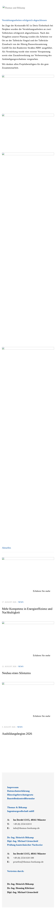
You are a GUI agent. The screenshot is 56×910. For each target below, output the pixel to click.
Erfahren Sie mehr (42, 591)
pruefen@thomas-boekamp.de (28, 862)
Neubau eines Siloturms (16, 673)
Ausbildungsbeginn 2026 (17, 733)
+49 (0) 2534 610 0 (22, 824)
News (20, 602)
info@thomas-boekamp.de (26, 828)
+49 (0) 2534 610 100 (23, 857)
